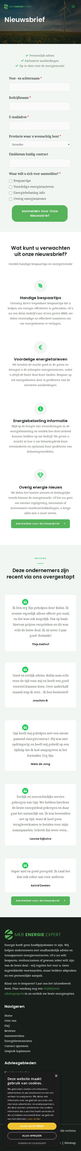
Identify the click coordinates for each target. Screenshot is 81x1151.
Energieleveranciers (18, 1041)
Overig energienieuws (30, 199)
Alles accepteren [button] (32, 1126)
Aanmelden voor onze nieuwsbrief (40, 213)
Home (8, 1015)
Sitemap (70, 1143)
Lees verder (34, 1118)
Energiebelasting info (29, 193)
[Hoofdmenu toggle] (73, 7)
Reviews (10, 1031)
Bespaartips (22, 181)
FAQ (7, 1025)
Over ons (10, 1020)
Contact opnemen (16, 1046)
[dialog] (32, 1109)
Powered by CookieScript (32, 1143)
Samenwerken (14, 1036)
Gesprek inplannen (18, 1051)
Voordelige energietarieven (34, 187)
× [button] (56, 1076)
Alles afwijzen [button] (32, 1135)
